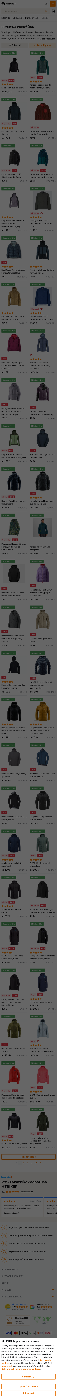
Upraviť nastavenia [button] (28, 1386)
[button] (6, 1366)
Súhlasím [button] (28, 1376)
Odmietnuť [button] (28, 1393)
